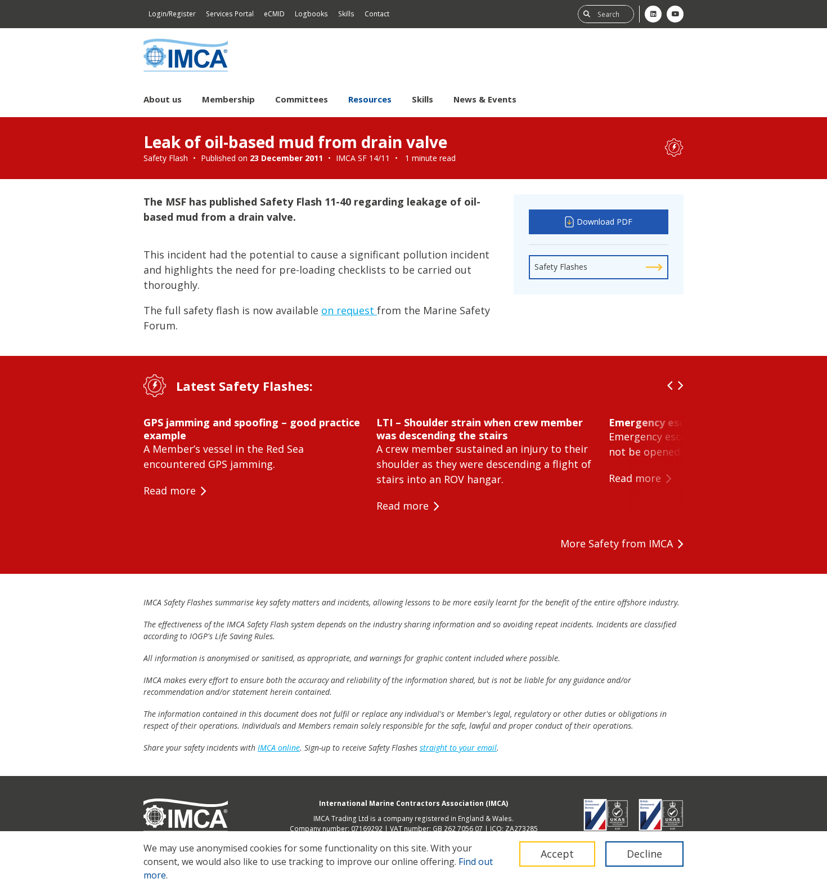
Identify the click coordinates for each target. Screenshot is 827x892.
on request (349, 310)
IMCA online (279, 747)
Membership (228, 99)
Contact (377, 14)
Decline (644, 853)
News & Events (484, 99)
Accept (557, 853)
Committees (301, 99)
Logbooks (311, 14)
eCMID (274, 14)
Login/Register (172, 14)
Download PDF (604, 221)
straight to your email (458, 747)
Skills (346, 14)
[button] (670, 386)
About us (162, 99)
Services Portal (230, 14)
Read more (169, 490)
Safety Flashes (560, 266)
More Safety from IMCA (616, 543)
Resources (370, 99)
